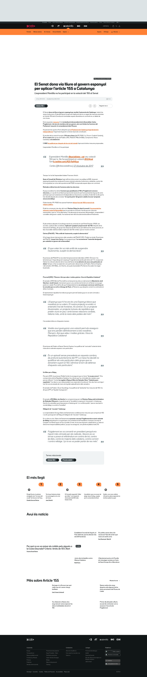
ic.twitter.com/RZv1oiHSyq (66, 162)
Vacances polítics (94, 22)
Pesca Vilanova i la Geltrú (109, 22)
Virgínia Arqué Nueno (32, 551)
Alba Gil (109, 539)
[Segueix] (46, 106)
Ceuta (49, 22)
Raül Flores (77, 562)
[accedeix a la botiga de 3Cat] (113, 26)
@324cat (88, 159)
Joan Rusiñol (49, 500)
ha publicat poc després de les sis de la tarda (62, 143)
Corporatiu (106, 26)
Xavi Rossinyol (102, 539)
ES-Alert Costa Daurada (69, 22)
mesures (56, 122)
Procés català (67, 460)
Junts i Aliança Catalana (57, 22)
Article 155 (39, 106)
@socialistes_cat (76, 157)
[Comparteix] (94, 105)
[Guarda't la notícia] (90, 105)
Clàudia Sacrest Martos (33, 500)
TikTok (100, 22)
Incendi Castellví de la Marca (82, 22)
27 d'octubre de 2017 (83, 166)
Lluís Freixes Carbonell (58, 592)
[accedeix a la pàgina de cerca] (116, 26)
